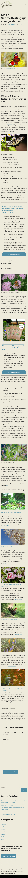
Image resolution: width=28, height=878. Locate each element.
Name (5, 758)
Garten (3, 829)
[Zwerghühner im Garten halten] (13, 611)
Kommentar (6, 739)
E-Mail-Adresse (7, 764)
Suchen (3, 787)
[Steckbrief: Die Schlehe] (13, 537)
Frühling (3, 826)
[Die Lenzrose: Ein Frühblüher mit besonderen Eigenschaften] (13, 575)
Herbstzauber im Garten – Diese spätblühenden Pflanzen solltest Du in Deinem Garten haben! (13, 688)
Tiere (14, 24)
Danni (20, 24)
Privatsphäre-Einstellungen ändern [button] (10, 870)
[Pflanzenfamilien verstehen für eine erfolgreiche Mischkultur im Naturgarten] (13, 501)
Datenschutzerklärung (16, 868)
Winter (3, 842)
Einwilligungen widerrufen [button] (8, 873)
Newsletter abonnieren (8, 856)
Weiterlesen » (7, 525)
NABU (7, 485)
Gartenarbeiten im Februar (8, 653)
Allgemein (10, 24)
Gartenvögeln (10, 124)
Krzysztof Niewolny (10, 68)
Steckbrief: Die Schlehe (7, 546)
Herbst (3, 831)
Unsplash (19, 68)
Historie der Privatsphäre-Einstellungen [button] (12, 871)
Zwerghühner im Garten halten (9, 619)
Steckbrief (3, 837)
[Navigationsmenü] (25, 4)
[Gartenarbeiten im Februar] (13, 645)
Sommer (3, 834)
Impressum (4, 868)
